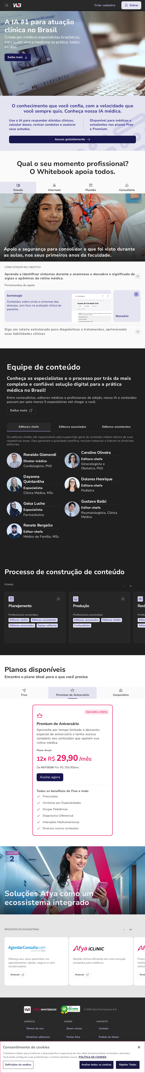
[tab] (18, 188)
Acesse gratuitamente (70, 139)
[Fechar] (139, 1047)
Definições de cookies (18, 1064)
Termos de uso (35, 973)
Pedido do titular (109, 981)
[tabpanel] (72, 266)
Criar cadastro (104, 5)
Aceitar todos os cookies (96, 1064)
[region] (72, 1057)
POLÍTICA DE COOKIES (92, 1057)
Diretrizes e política (37, 990)
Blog (69, 990)
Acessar (15, 919)
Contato (103, 973)
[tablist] (72, 188)
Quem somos (74, 973)
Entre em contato (53, 744)
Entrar (134, 5)
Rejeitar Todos (128, 1064)
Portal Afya (73, 981)
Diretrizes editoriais (38, 981)
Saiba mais (15, 57)
